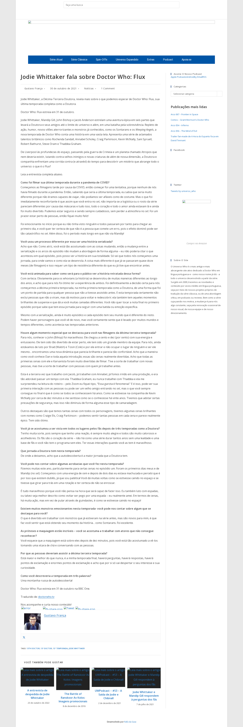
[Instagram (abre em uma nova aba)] (119, 14)
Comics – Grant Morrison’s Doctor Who (190, 119)
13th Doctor (33, 648)
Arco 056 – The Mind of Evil (184, 130)
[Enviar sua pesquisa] (176, 4)
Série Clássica (79, 59)
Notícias (89, 88)
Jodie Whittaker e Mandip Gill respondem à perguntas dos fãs (144, 695)
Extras (150, 59)
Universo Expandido (127, 59)
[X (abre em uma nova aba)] (108, 14)
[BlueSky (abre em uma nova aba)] (134, 14)
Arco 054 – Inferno (180, 125)
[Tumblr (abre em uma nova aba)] (124, 14)
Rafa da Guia (130, 721)
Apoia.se (186, 59)
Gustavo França (33, 88)
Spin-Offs (101, 59)
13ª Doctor (46, 648)
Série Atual (56, 59)
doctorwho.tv (46, 597)
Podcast (168, 59)
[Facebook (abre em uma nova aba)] (113, 14)
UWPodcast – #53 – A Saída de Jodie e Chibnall (108, 694)
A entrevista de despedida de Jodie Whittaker (37, 694)
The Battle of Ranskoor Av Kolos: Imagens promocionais (73, 697)
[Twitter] (23, 637)
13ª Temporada (60, 648)
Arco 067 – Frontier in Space (184, 114)
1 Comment (108, 88)
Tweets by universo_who (183, 191)
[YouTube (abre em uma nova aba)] (129, 14)
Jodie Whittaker (77, 648)
